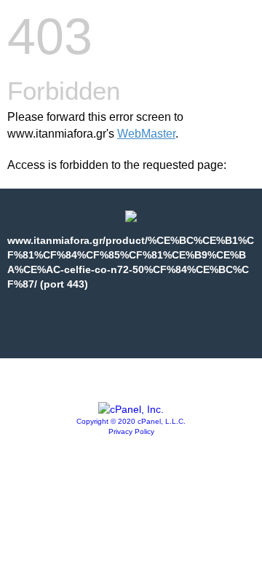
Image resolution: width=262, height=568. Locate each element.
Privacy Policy (131, 431)
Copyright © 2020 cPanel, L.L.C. (131, 421)
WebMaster (146, 133)
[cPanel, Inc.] (131, 409)
